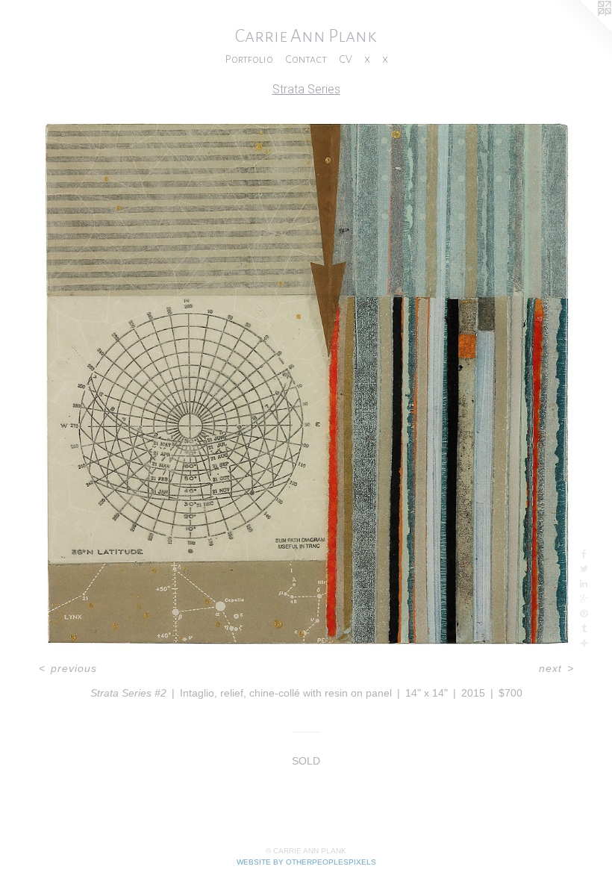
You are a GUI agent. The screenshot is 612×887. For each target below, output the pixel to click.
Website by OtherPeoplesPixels (306, 862)
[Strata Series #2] (306, 382)
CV (345, 59)
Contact (306, 59)
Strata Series (306, 89)
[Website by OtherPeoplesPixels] (582, 30)
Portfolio (249, 59)
